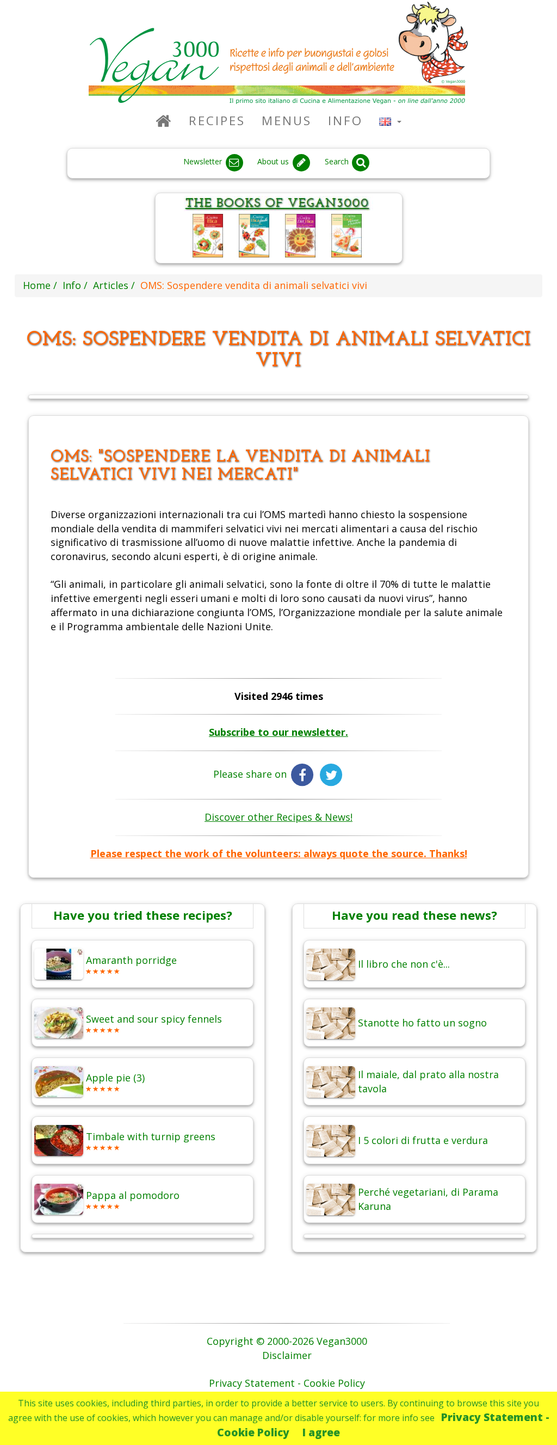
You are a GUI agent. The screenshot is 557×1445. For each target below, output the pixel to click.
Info (345, 120)
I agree (321, 1432)
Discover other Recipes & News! (278, 816)
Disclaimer (287, 1355)
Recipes (217, 120)
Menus (287, 120)
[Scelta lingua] (390, 120)
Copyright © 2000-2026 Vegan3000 (287, 1341)
